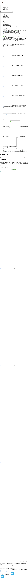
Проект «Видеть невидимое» (18, 95)
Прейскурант (18, 40)
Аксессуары (24, 151)
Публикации (11, 45)
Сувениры (23, 148)
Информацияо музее (6, 25)
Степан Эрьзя (13, 30)
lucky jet (7, 568)
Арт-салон (5, 21)
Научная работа (6, 17)
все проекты (23, 105)
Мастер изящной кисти (17, 55)
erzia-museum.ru (8, 565)
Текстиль (13, 151)
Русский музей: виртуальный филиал (11, 41)
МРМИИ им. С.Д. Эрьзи (5, 567)
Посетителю (5, 16)
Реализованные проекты (20, 106)
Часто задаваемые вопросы (9, 40)
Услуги (23, 40)
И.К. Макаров (16, 31)
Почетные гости (12, 28)
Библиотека (12, 44)
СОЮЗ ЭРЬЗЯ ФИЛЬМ (17, 65)
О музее (4, 14)
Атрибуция (22, 44)
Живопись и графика (17, 150)
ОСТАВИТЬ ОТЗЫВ (4, 574)
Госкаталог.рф (19, 28)
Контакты (5, 22)
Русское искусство (16, 32)
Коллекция (5, 15)
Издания (17, 44)
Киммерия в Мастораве (17, 75)
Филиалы (7, 26)
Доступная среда (10, 43)
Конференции (6, 44)
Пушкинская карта (18, 43)
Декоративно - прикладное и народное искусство (14, 39)
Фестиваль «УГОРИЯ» (17, 85)
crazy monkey (12, 568)
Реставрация (5, 45)
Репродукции (13, 148)
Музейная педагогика (7, 19)
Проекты (5, 18)
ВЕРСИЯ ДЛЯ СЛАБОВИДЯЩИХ (20, 569)
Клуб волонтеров (16, 105)
